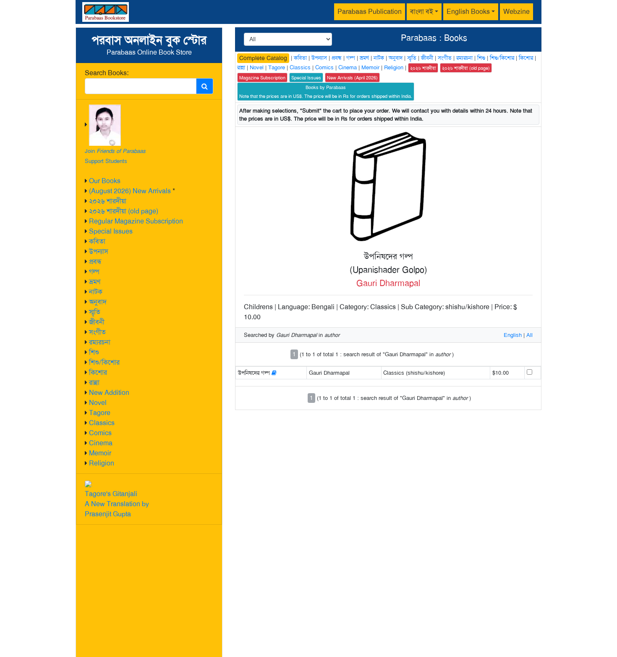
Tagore (99, 412)
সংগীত (97, 332)
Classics (102, 422)
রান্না (94, 382)
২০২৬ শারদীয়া (107, 201)
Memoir (100, 453)
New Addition (109, 392)
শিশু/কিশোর (104, 362)
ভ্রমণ (94, 281)
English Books (468, 11)
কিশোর (98, 372)
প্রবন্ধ (95, 261)
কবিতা (97, 241)
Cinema (100, 443)
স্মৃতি (94, 311)
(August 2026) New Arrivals (130, 191)
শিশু (94, 352)
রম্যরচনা (99, 342)
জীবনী (97, 322)
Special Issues (111, 231)
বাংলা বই (421, 11)
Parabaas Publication (369, 11)
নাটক (95, 291)
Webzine (516, 11)
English (513, 335)
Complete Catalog (263, 58)
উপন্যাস (98, 251)
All (529, 335)
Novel (98, 402)
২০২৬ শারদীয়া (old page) (123, 211)
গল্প (94, 271)
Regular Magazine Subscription (136, 221)
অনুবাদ (98, 301)
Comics (100, 432)
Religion (101, 463)
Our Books (104, 180)
